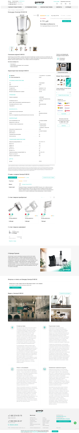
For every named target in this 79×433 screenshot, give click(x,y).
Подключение (32, 420)
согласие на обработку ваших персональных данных (29, 431)
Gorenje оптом (32, 417)
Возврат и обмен (46, 421)
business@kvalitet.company (63, 418)
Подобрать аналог (66, 21)
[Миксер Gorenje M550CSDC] (47, 206)
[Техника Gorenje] (40, 3)
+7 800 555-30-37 (12, 4)
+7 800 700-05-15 (21, 1)
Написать (64, 125)
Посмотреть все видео (65, 293)
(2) (37, 215)
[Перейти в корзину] (66, 4)
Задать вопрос (15, 287)
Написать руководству (64, 421)
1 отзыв (47, 15)
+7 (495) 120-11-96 (63, 122)
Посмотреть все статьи (64, 95)
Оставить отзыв (12, 177)
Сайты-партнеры (46, 425)
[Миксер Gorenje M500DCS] (15, 206)
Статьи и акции (56, 1)
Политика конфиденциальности (35, 427)
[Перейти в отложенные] (57, 4)
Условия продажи (33, 421)
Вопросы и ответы (46, 420)
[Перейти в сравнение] (61, 4)
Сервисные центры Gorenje (35, 424)
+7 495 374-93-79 (12, 2)
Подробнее (63, 113)
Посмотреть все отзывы (48, 177)
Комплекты (59, 7)
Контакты (32, 425)
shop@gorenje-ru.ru (61, 416)
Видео (44, 424)
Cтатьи (44, 417)
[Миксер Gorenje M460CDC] (31, 206)
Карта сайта (58, 427)
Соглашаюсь (55, 431)
